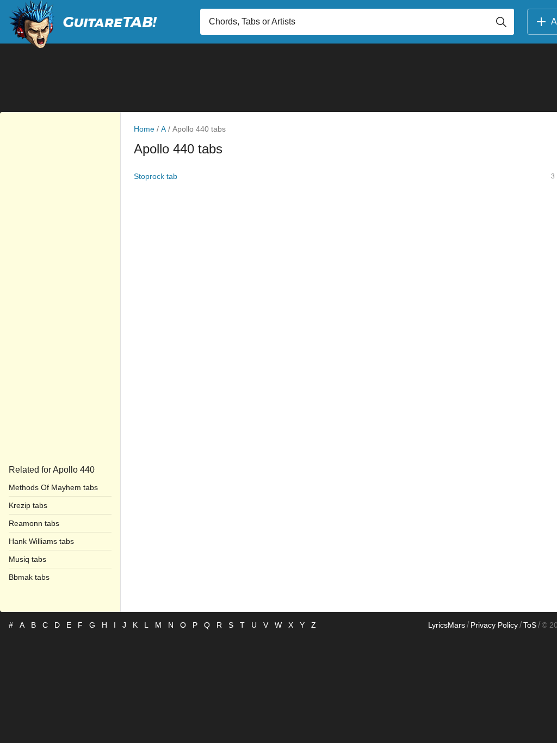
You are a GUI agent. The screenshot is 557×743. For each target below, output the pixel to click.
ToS (529, 625)
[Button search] (501, 22)
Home (144, 129)
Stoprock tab (155, 176)
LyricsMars (446, 625)
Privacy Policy (494, 625)
